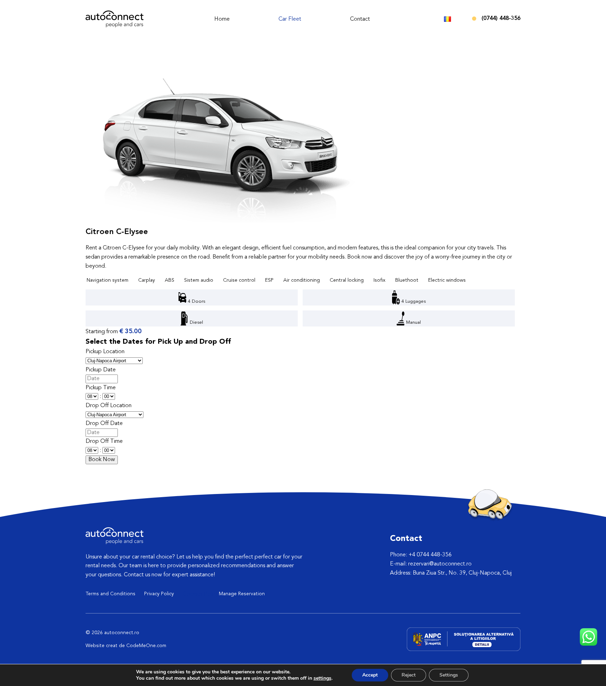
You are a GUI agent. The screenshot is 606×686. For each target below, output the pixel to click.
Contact (360, 19)
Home (222, 19)
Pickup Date (101, 370)
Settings (448, 675)
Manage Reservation (242, 593)
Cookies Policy (201, 594)
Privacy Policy (159, 593)
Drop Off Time (104, 441)
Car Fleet (289, 19)
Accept (370, 675)
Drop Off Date (104, 423)
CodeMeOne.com (146, 645)
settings (322, 678)
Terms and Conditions (110, 593)
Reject (409, 675)
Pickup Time (101, 388)
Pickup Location (105, 352)
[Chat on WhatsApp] (588, 644)
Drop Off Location (109, 406)
